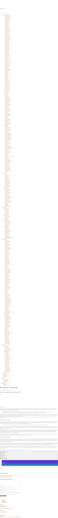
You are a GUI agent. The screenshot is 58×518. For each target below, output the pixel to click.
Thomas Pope (7, 310)
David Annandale (7, 19)
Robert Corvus (7, 37)
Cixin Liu (6, 292)
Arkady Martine (7, 298)
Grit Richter (7, 365)
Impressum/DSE (4, 383)
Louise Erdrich (7, 212)
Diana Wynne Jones (8, 279)
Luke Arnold (7, 20)
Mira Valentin (7, 158)
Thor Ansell (7, 243)
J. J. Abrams (7, 209)
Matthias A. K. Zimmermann (9, 237)
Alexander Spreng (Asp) (8, 147)
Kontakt (3, 382)
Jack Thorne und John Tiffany (9, 156)
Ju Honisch (6, 73)
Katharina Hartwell (8, 65)
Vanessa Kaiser (7, 83)
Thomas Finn (7, 47)
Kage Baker (7, 22)
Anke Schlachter (7, 136)
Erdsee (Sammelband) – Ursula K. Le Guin (6, 476)
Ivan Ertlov (6, 42)
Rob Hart (6, 273)
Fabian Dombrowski (8, 350)
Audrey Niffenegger (8, 192)
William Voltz (7, 333)
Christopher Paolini (8, 119)
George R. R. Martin (8, 101)
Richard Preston (7, 227)
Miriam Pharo (7, 225)
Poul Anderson (7, 242)
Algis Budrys (7, 251)
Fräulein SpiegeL (7, 146)
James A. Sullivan (7, 151)
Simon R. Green (7, 57)
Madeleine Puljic (7, 123)
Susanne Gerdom (7, 53)
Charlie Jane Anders (8, 17)
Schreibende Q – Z (6, 125)
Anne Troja (6, 157)
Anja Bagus (7, 347)
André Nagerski (7, 303)
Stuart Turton (7, 233)
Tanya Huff (6, 74)
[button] (3, 463)
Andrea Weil (7, 166)
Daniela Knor (7, 87)
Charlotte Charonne (8, 34)
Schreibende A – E (6, 14)
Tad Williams (7, 169)
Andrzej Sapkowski (8, 133)
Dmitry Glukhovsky (8, 269)
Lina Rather (7, 315)
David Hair (6, 62)
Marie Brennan (7, 29)
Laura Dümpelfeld (8, 39)
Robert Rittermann (8, 318)
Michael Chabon (7, 210)
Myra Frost (6, 51)
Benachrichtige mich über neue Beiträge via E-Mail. (9, 494)
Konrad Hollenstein (8, 186)
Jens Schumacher (7, 139)
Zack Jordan (7, 280)
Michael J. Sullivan (8, 152)
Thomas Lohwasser (8, 294)
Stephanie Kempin (8, 85)
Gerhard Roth (7, 228)
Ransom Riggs (7, 128)
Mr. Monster (15, 475)
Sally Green (7, 56)
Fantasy (3, 13)
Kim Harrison (7, 64)
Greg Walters (7, 163)
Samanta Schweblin (8, 229)
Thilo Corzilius (7, 38)
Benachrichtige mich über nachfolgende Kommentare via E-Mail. (11, 492)
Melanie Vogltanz (7, 160)
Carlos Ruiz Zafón (8, 205)
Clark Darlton (7, 261)
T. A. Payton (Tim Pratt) (8, 311)
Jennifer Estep (7, 43)
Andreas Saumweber (8, 134)
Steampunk (3, 344)
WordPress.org (4, 502)
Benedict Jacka (7, 80)
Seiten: (1, 456)
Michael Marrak (7, 100)
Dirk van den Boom (8, 247)
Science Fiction (4, 239)
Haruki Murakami (7, 221)
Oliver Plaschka (7, 121)
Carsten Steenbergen (8, 149)
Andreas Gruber (7, 183)
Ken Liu (6, 95)
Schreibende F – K (6, 44)
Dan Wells (6, 203)
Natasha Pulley (7, 124)
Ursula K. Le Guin (8, 59)
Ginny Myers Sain (8, 110)
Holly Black (7, 26)
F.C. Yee (6, 172)
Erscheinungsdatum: (3, 455)
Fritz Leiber (7, 93)
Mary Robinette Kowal (8, 287)
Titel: (1, 451)
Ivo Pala (6, 118)
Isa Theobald (7, 232)
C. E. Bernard (7, 24)
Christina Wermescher (8, 168)
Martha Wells (7, 338)
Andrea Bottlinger (8, 27)
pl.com (3, 378)
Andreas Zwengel (7, 206)
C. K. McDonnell (7, 104)
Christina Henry (7, 70)
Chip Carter (7, 253)
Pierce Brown (7, 250)
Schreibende (3, 377)
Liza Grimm (7, 58)
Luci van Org (7, 116)
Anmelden (3, 499)
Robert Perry (7, 308)
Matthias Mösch (7, 356)
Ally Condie (7, 258)
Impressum (5, 384)
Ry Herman (6, 71)
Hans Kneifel (7, 285)
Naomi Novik (7, 113)
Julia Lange (7, 92)
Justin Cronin (7, 177)
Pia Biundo (6, 246)
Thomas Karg (7, 282)
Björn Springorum (8, 148)
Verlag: (1, 454)
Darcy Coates (7, 176)
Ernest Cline (7, 256)
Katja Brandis (7, 28)
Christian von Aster (8, 21)
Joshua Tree (7, 329)
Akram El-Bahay (7, 41)
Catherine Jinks (7, 82)
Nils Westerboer (7, 340)
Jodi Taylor (6, 154)
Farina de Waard (7, 162)
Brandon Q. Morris (8, 301)
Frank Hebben (7, 274)
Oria (13, 516)
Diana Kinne (7, 217)
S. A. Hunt (6, 75)
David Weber (7, 336)
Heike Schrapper (7, 197)
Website (1, 490)
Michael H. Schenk (8, 196)
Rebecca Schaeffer (8, 135)
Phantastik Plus (4, 207)
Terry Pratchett (7, 122)
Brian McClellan (7, 103)
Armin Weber (7, 335)
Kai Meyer (6, 106)
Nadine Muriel (7, 109)
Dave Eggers (7, 211)
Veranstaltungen (5, 374)
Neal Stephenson (7, 231)
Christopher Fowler (8, 180)
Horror (3, 173)
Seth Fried (6, 267)
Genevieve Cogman (8, 36)
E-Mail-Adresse (2, 489)
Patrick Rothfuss (7, 129)
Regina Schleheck (7, 137)
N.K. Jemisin (7, 81)
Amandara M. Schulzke (6, 381)
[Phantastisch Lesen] (3, 8)
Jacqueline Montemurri (8, 300)
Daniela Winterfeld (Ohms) (9, 170)
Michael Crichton (7, 259)
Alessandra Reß (7, 127)
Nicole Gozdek (7, 55)
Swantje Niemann (7, 111)
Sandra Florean (7, 48)
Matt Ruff (6, 131)
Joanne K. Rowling (8, 130)
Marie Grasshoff (7, 268)
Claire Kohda (7, 218)
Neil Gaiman (7, 52)
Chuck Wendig (7, 167)
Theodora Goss (7, 54)
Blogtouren (5, 375)
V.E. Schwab (7, 140)
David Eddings (7, 40)
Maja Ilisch (6, 76)
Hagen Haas (7, 60)
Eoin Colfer (7, 257)
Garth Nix (6, 112)
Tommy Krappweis (8, 88)
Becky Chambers (7, 254)
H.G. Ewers (6, 265)
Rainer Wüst (7, 171)
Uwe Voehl (6, 159)
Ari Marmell (7, 189)
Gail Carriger (7, 348)
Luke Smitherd (7, 324)
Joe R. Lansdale (7, 188)
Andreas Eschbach (8, 264)
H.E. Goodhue (7, 182)
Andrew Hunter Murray (8, 302)
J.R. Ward (6, 165)
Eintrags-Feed (4, 500)
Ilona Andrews (7, 18)
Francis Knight (7, 286)
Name (1, 487)
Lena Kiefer (7, 86)
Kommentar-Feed (4, 501)
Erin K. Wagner (7, 334)
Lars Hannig (7, 352)
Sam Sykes (6, 153)
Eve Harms (6, 184)
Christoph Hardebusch (8, 63)
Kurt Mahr (6, 296)
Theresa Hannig (7, 272)
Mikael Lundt (7, 98)
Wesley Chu (7, 35)
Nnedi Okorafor (7, 306)
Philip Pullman (7, 363)
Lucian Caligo (7, 32)
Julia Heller (7, 67)
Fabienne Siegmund (8, 143)
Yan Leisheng (7, 94)
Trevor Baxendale (7, 244)
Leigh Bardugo (7, 23)
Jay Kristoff (7, 89)
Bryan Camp (7, 33)
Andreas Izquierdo (8, 79)
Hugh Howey (7, 276)
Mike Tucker (7, 330)
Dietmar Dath (7, 262)
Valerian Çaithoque (8, 31)
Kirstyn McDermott (8, 190)
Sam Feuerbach (7, 46)
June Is (6, 77)
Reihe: (1, 452)
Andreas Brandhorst (8, 248)
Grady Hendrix (7, 68)
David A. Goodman (8, 270)
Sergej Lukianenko (8, 97)
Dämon (12, 475)
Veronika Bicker (7, 25)
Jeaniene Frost (7, 50)
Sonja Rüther (7, 195)
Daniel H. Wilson (7, 342)
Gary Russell (7, 320)
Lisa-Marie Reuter (8, 317)
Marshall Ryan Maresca (8, 99)
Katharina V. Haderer (8, 61)
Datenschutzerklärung (3, 511)
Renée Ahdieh (7, 16)
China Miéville (7, 107)
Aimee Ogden (7, 115)
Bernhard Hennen (7, 69)
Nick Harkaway (7, 215)
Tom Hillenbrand (7, 275)
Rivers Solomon (7, 145)
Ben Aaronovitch (7, 15)
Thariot (6, 155)
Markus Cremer (7, 349)
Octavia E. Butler (7, 252)
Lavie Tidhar (7, 369)
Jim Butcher (7, 30)
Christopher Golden (8, 181)
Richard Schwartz (7, 141)
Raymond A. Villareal (8, 201)
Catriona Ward (7, 202)
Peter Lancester (7, 91)
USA (18, 475)
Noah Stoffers (7, 368)
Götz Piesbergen (5, 380)
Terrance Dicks (7, 263)
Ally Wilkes (7, 204)
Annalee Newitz (7, 304)
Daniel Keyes (7, 283)
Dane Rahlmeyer (7, 314)
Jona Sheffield (7, 323)
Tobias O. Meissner (8, 105)
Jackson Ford (7, 49)
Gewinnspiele (5, 376)
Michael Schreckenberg (8, 198)
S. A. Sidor (6, 199)
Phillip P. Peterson (7, 359)
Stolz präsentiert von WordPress (5, 516)
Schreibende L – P (6, 187)
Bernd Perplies (7, 360)
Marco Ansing (7, 346)
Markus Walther (7, 164)
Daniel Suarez (7, 327)
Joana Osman (7, 224)
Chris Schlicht (7, 366)
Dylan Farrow (7, 45)
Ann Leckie (7, 290)
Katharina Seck (7, 142)
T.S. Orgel (6, 117)
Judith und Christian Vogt (9, 161)
